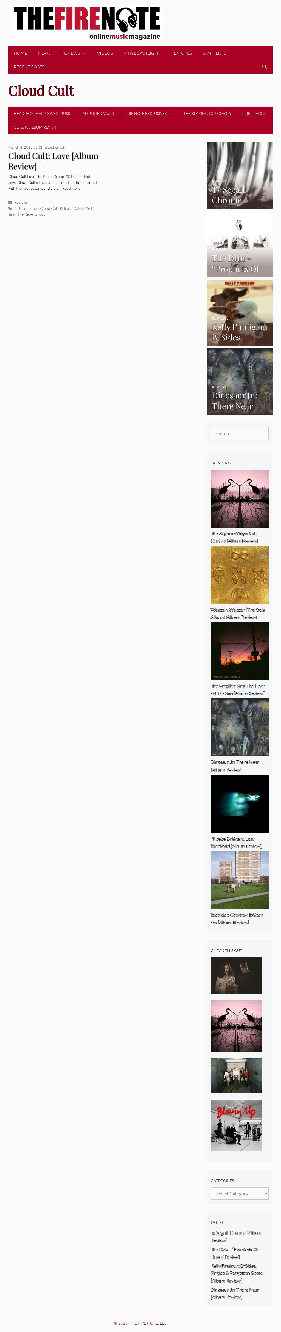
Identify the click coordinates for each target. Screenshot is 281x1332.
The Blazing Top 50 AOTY (207, 113)
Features (181, 53)
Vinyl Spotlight (142, 53)
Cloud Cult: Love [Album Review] (53, 161)
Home (20, 53)
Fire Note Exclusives (146, 113)
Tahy (12, 214)
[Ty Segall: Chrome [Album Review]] (240, 205)
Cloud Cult (49, 208)
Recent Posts (29, 67)
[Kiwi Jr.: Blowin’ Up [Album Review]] (236, 1147)
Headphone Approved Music (43, 113)
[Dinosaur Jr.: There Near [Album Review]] (240, 411)
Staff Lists (214, 53)
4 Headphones (26, 208)
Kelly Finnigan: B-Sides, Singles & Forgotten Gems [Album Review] (236, 1273)
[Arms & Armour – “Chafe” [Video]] (236, 989)
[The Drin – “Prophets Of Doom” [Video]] (240, 273)
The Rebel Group (31, 214)
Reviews (70, 53)
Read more (71, 188)
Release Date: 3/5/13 (77, 208)
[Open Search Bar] (264, 67)
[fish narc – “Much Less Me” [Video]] (236, 1089)
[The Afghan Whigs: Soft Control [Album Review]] (236, 1047)
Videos (105, 53)
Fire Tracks (253, 113)
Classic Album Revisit (35, 127)
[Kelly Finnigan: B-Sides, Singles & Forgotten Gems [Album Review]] (240, 342)
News (44, 53)
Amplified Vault (98, 113)
